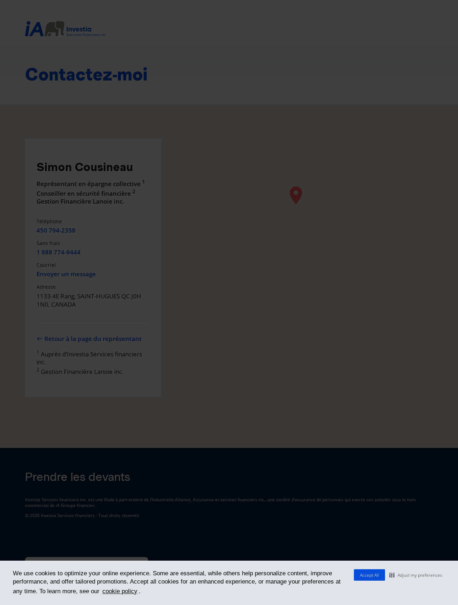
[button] (416, 575)
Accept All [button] (369, 575)
